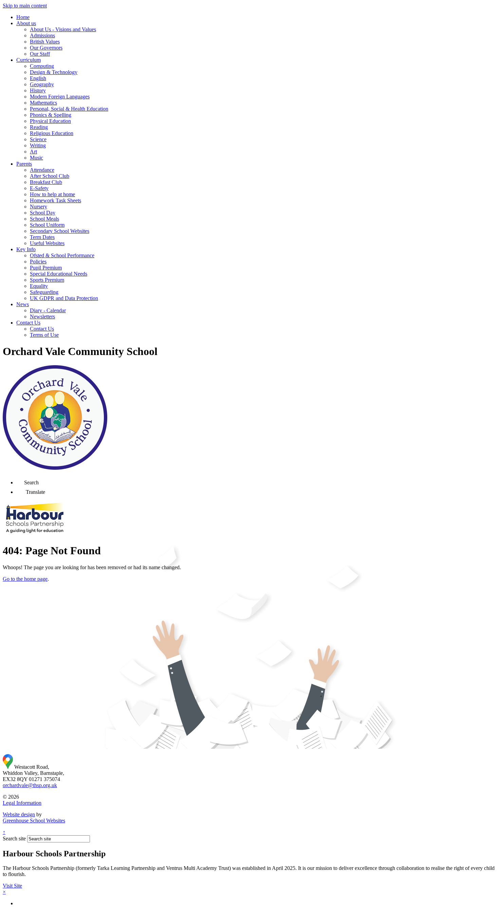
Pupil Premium (46, 268)
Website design (19, 814)
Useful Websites (47, 243)
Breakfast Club (46, 182)
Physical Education (50, 121)
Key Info (26, 249)
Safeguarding (44, 292)
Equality (39, 286)
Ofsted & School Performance (62, 255)
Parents (24, 164)
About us (26, 23)
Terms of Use (44, 335)
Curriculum (28, 60)
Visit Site (12, 886)
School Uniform (47, 225)
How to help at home (52, 194)
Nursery (38, 206)
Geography (42, 84)
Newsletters (42, 316)
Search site (14, 838)
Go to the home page (25, 579)
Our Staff (40, 54)
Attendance (42, 170)
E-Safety (39, 188)
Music (36, 158)
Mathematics (43, 103)
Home (23, 17)
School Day (42, 213)
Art (33, 151)
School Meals (44, 219)
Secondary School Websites (59, 231)
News (22, 304)
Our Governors (46, 48)
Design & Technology (53, 72)
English (38, 78)
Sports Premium (47, 280)
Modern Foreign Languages (60, 96)
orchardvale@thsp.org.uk (30, 785)
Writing (38, 145)
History (38, 90)
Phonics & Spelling (50, 115)
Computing (42, 66)
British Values (45, 41)
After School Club (49, 176)
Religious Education (51, 133)
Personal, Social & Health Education (69, 109)
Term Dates (42, 237)
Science (38, 139)
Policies (38, 261)
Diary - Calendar (48, 310)
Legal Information (22, 803)
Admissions (42, 35)
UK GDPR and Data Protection (64, 298)
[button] (20, 480)
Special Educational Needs (58, 274)
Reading (39, 127)
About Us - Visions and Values (63, 29)
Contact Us (28, 322)
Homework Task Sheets (55, 200)
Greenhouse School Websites (34, 820)
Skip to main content (25, 5)
